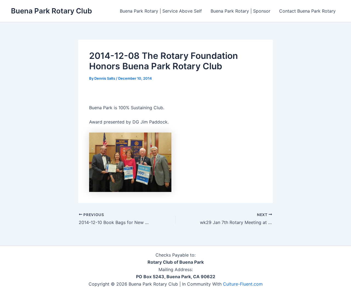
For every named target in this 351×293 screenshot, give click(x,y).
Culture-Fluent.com (243, 284)
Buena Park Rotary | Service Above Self (161, 11)
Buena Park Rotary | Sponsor (240, 11)
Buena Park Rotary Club (51, 11)
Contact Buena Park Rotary (307, 11)
